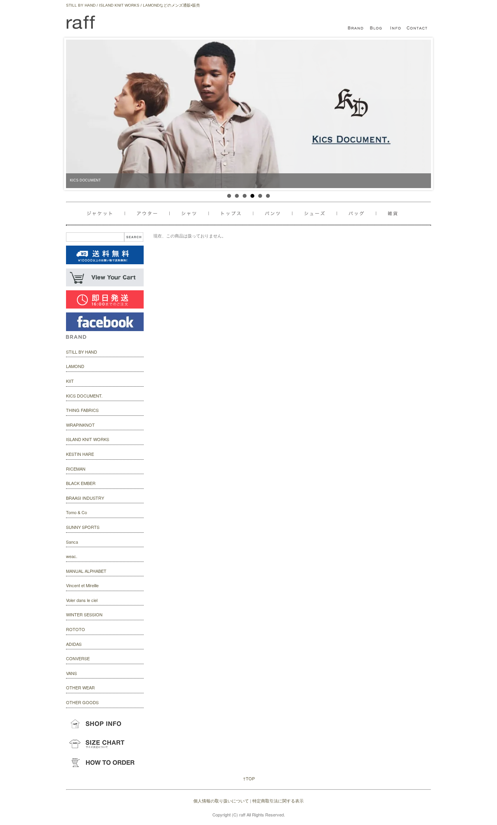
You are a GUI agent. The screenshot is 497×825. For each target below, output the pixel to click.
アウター (148, 213)
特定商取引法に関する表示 (278, 800)
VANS (71, 673)
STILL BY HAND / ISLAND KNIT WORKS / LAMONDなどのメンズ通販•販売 (133, 5)
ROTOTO (75, 629)
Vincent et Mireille (82, 585)
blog (376, 28)
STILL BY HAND (81, 352)
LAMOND (75, 366)
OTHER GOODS (82, 702)
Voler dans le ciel (81, 600)
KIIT (70, 381)
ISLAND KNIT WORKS (87, 439)
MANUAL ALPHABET (86, 571)
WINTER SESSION (84, 614)
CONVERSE (78, 658)
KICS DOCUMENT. (84, 395)
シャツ (190, 213)
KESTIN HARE (80, 454)
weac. (71, 556)
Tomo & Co (76, 512)
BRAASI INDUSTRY (85, 498)
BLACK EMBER (81, 483)
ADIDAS (74, 644)
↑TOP (249, 778)
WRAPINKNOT (80, 425)
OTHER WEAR (80, 687)
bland (357, 28)
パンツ (276, 213)
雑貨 (389, 213)
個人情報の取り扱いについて (221, 800)
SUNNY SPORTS (82, 527)
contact (417, 28)
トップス (233, 213)
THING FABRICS (82, 410)
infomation (396, 28)
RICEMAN (75, 469)
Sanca (72, 542)
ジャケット (106, 213)
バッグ (317, 213)
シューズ (359, 213)
